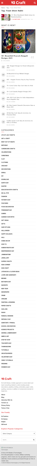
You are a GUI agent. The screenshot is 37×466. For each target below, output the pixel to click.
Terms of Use (5, 408)
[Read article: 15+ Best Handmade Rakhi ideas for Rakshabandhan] (5, 17)
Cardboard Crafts (8, 148)
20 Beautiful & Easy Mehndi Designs (18, 73)
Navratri (4, 285)
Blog (2, 397)
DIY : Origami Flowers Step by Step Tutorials (21, 79)
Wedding (4, 363)
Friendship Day (6, 210)
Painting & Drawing (8, 302)
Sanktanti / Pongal (8, 323)
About (3, 394)
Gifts (3, 224)
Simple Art (5, 336)
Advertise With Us (6, 400)
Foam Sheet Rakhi (15, 8)
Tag (7, 8)
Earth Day (5, 183)
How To (4, 244)
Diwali (3, 172)
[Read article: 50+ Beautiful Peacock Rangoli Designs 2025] (18, 41)
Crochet (4, 166)
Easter (3, 186)
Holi (2, 237)
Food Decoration (7, 207)
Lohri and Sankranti (8, 275)
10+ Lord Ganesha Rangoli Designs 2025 (19, 91)
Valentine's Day (6, 357)
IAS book (4, 424)
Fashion (4, 196)
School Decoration (8, 326)
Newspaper (5, 292)
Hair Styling (5, 227)
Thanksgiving (6, 346)
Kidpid (3, 422)
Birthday (4, 145)
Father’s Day (5, 200)
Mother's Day (6, 282)
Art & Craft (5, 138)
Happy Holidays (6, 234)
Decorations (6, 169)
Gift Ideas (4, 220)
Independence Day (7, 251)
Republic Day (6, 319)
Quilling (4, 309)
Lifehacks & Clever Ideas (10, 271)
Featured (4, 203)
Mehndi (3, 278)
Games (3, 213)
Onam (3, 295)
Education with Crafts (9, 189)
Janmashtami (6, 254)
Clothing (4, 162)
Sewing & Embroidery (8, 333)
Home (3, 8)
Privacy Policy (5, 405)
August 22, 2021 (26, 19)
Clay (3, 159)
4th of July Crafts (8, 135)
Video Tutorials (7, 360)
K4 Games (4, 419)
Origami (4, 299)
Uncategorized (6, 353)
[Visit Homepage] (18, 2)
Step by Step (5, 340)
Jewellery (5, 258)
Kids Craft (5, 268)
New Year (4, 288)
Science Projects (7, 329)
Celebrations (6, 152)
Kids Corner (5, 265)
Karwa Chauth (6, 261)
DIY (2, 176)
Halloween (5, 230)
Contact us (4, 402)
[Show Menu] (2, 2)
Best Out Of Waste (8, 142)
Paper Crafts (6, 305)
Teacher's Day (6, 343)
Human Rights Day (7, 247)
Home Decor (5, 241)
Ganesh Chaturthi (7, 217)
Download (5, 179)
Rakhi (3, 312)
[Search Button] (35, 2)
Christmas (5, 155)
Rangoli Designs (7, 316)
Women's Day (5, 367)
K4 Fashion (4, 416)
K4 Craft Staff (16, 19)
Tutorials (5, 350)
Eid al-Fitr (5, 193)
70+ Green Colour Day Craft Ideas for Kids (20, 85)
